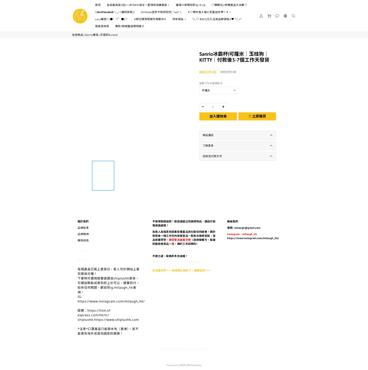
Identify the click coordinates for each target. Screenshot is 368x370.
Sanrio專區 (92, 35)
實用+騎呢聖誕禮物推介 (130, 26)
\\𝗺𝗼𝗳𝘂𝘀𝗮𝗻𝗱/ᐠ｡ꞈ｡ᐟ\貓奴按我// (115, 12)
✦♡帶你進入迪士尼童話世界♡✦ (208, 12)
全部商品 (77, 35)
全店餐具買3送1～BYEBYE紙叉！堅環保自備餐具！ (138, 5)
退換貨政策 (102, 26)
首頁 (98, 5)
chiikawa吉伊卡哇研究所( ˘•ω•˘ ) (161, 12)
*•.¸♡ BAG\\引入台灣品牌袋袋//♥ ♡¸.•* (217, 19)
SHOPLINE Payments (191, 365)
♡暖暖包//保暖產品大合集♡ (229, 5)
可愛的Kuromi (109, 35)
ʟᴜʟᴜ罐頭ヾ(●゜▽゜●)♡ (111, 19)
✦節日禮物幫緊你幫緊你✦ (150, 19)
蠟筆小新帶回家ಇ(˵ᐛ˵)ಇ (190, 5)
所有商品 (178, 19)
